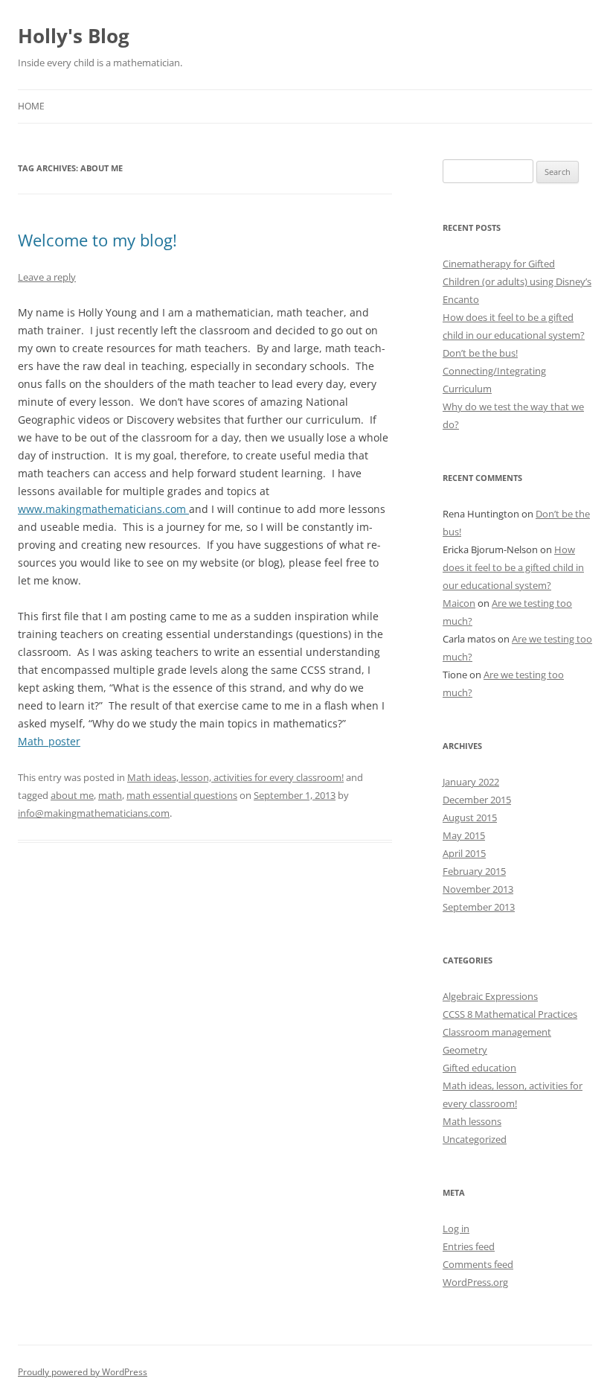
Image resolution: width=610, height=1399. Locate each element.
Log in (456, 1228)
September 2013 (479, 907)
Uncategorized (475, 1139)
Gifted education (479, 1067)
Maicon (459, 603)
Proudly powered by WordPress (82, 1371)
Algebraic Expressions (490, 996)
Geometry (465, 1050)
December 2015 (477, 799)
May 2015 (464, 835)
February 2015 (474, 871)
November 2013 (478, 889)
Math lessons (472, 1121)
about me (72, 795)
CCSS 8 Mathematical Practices (510, 1014)
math (110, 795)
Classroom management (497, 1032)
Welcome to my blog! (97, 240)
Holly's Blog (73, 35)
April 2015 (464, 853)
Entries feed (469, 1246)
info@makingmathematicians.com (94, 813)
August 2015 (470, 817)
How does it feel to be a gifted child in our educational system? (513, 567)
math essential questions (181, 795)
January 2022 (471, 781)
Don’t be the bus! (480, 353)
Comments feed (478, 1264)
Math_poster (49, 741)
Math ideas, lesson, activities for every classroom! (235, 777)
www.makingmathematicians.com (103, 509)
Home (31, 106)
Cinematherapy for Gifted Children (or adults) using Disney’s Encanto (517, 281)
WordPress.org (475, 1282)
